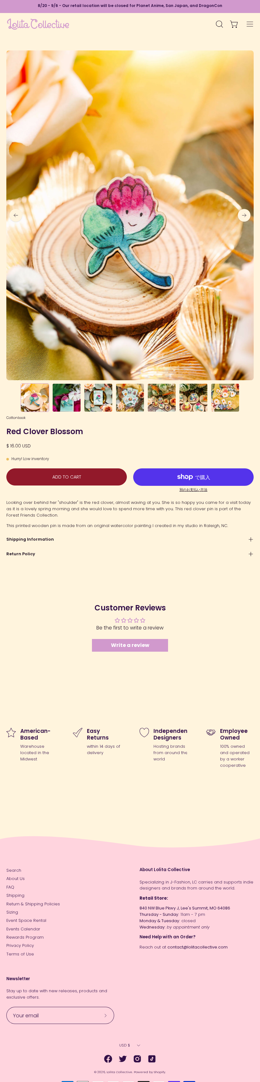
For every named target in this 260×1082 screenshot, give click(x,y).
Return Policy (20, 554)
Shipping (15, 895)
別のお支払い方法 (193, 489)
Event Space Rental (26, 920)
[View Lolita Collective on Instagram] (137, 1059)
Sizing (12, 912)
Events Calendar (23, 929)
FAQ (10, 887)
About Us (15, 878)
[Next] (244, 215)
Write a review (130, 645)
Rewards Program (25, 937)
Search (13, 870)
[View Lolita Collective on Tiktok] (152, 1059)
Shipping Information (30, 539)
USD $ (124, 1045)
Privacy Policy (20, 945)
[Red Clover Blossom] (35, 397)
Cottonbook (16, 417)
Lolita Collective (119, 1072)
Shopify (159, 1072)
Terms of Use (20, 954)
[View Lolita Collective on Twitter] (122, 1059)
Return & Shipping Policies (33, 904)
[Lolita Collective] (38, 24)
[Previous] (16, 215)
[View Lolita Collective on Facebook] (108, 1059)
